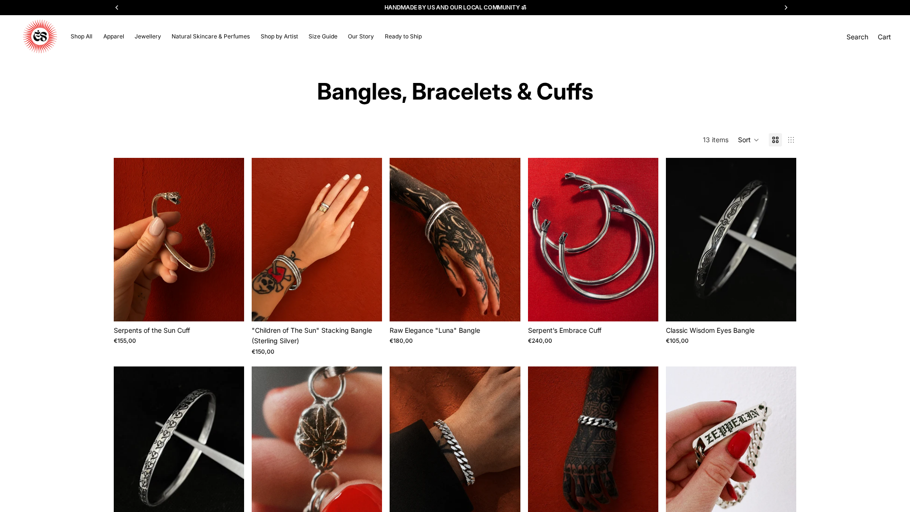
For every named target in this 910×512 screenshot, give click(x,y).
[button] (748, 139)
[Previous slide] (128, 239)
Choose (237, 306)
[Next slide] (230, 239)
